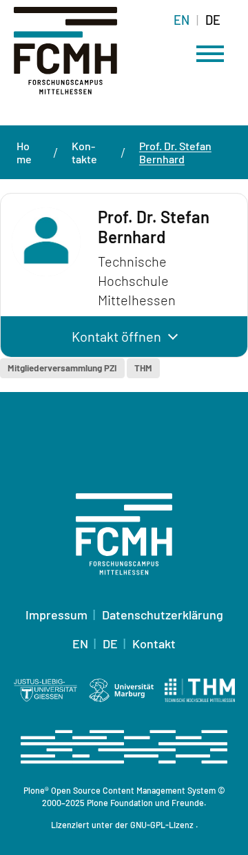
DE (212, 20)
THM (143, 367)
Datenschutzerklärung (162, 614)
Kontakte (84, 152)
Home (24, 152)
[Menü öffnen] (210, 53)
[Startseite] (83, 58)
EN (181, 20)
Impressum (56, 614)
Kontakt (154, 643)
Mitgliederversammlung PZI (62, 367)
